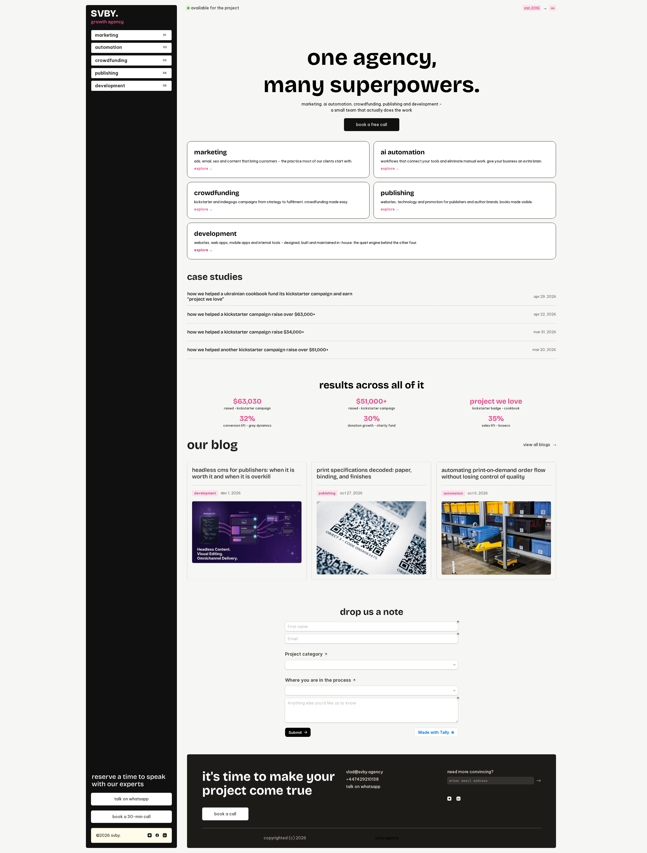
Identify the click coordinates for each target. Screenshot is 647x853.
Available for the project (215, 7)
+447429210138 (362, 779)
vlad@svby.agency (364, 771)
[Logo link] (104, 13)
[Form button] (538, 780)
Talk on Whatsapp (363, 786)
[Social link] (150, 835)
